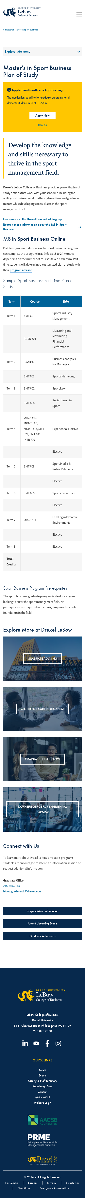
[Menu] (79, 15)
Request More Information (42, 911)
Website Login (42, 1103)
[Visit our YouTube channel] (37, 1043)
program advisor (21, 270)
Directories (73, 1182)
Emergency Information (54, 1188)
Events (42, 1075)
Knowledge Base (42, 1086)
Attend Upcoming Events (42, 923)
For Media (12, 1182)
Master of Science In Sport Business (21, 29)
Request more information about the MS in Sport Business (34, 227)
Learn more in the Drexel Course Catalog (30, 219)
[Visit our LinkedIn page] (26, 1043)
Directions (24, 1188)
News (42, 1070)
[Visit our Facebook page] (48, 1043)
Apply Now (42, 115)
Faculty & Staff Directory (42, 1081)
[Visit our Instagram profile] (59, 1043)
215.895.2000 (42, 1031)
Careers (33, 1182)
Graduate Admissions (42, 936)
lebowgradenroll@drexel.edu (22, 891)
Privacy (52, 1182)
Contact (42, 1092)
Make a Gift (42, 1097)
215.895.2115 (11, 886)
